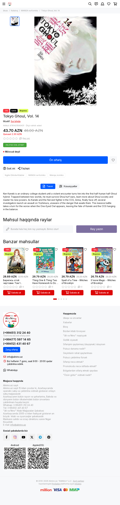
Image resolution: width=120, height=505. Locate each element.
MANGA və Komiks (29, 10)
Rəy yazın (96, 229)
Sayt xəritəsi (78, 481)
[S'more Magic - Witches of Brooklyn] (104, 260)
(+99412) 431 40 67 (16, 343)
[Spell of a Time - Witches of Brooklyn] (75, 260)
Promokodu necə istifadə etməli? (80, 366)
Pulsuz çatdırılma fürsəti (75, 357)
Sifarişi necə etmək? (73, 361)
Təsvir (50, 186)
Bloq (65, 326)
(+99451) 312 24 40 (16, 332)
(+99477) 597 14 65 (17, 339)
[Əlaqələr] (96, 4)
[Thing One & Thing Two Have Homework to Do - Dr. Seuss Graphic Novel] (45, 260)
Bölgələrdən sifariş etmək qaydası (80, 370)
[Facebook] (6, 437)
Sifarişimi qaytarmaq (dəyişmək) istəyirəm (84, 344)
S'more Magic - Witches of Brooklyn (103, 281)
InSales (78, 484)
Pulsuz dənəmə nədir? (74, 348)
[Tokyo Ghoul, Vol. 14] (65, 61)
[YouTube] (23, 437)
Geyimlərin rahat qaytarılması (77, 353)
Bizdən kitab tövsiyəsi (74, 331)
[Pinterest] (48, 437)
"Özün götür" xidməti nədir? (77, 375)
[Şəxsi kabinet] (102, 4)
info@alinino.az (15, 356)
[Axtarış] (90, 4)
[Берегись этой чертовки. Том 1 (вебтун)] (16, 260)
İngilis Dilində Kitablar (14, 175)
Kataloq (14, 10)
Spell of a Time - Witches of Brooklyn (75, 281)
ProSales (56, 484)
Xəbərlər (67, 322)
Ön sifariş (55, 160)
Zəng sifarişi (11, 349)
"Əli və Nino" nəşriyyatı (75, 335)
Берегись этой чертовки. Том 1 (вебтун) (11, 282)
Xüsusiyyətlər (70, 186)
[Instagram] (15, 437)
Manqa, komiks (57, 175)
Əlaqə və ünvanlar (72, 318)
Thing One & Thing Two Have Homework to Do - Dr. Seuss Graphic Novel (45, 282)
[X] (31, 437)
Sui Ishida (15, 121)
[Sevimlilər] (113, 160)
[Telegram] (40, 437)
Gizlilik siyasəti (70, 340)
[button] (55, 299)
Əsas (5, 10)
